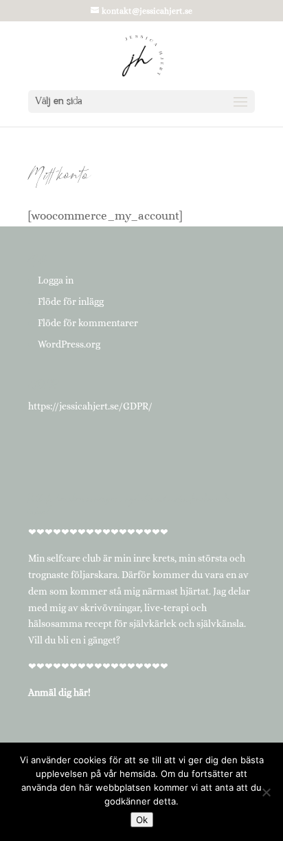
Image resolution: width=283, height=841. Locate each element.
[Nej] (266, 792)
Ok (142, 819)
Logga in (55, 280)
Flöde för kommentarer (88, 322)
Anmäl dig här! (59, 692)
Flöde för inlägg (71, 301)
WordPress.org (69, 344)
